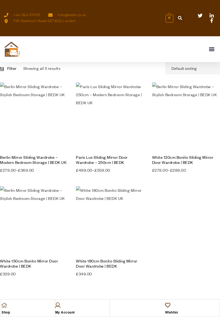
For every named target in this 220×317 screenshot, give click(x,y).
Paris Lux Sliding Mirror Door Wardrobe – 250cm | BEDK (102, 160)
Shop (6, 312)
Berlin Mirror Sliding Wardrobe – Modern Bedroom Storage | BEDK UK (33, 160)
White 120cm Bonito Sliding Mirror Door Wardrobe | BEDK (183, 160)
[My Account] (58, 305)
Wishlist (171, 312)
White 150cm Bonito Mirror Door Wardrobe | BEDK (29, 263)
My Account (65, 312)
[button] (180, 18)
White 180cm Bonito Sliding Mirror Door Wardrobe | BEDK (106, 263)
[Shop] (4, 305)
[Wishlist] (167, 305)
